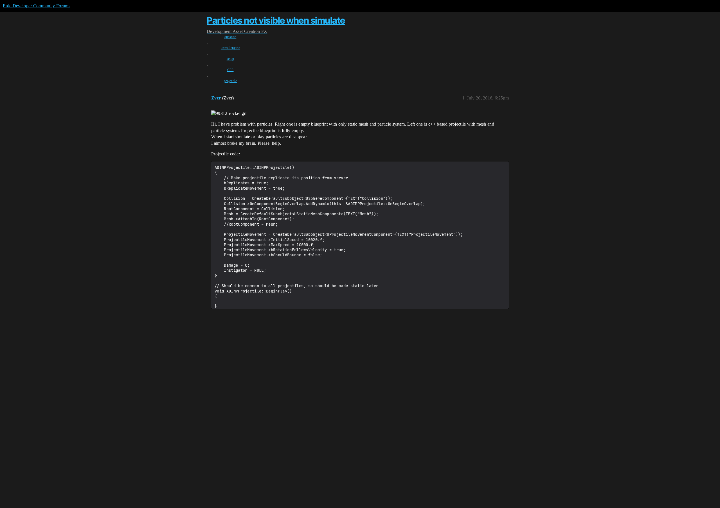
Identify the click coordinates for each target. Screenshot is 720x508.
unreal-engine (230, 48)
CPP (230, 70)
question (230, 37)
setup (230, 59)
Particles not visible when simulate (276, 20)
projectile (230, 81)
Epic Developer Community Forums (36, 5)
